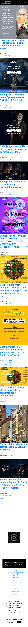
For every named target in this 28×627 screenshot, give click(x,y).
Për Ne (16, 582)
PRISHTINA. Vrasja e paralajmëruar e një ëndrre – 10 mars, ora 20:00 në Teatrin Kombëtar (14, 483)
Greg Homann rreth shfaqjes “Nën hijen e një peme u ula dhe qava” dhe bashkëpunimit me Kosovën (13, 290)
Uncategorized (7, 56)
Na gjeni (15, 594)
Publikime (15, 576)
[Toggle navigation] (24, 2)
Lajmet (15, 570)
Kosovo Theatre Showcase (15, 572)
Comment (10, 301)
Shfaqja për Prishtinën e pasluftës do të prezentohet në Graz (12, 184)
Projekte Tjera (15, 574)
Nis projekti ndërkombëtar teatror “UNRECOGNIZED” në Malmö (13, 447)
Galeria (15, 585)
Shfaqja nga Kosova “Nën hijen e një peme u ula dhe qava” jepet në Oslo (13, 149)
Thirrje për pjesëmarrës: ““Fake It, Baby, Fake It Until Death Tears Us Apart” (12, 44)
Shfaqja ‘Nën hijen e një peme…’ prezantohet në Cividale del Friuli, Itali (12, 97)
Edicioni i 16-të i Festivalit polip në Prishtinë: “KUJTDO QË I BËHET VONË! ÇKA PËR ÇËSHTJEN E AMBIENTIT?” (14, 241)
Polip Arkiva (15, 591)
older (1, 498)
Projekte (15, 577)
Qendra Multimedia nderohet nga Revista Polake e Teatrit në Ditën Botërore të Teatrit (12, 351)
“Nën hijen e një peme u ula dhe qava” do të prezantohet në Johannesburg (12, 391)
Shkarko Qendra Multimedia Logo (16, 597)
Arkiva (15, 588)
